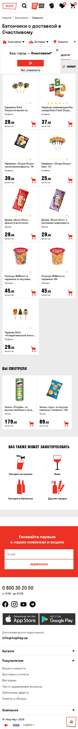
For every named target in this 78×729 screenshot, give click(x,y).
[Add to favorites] (33, 124)
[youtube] (23, 604)
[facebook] (5, 604)
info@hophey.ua (15, 638)
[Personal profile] (52, 6)
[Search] (24, 6)
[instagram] (14, 604)
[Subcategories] (71, 722)
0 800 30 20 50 (17, 588)
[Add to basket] (31, 424)
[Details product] (20, 87)
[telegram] (33, 604)
